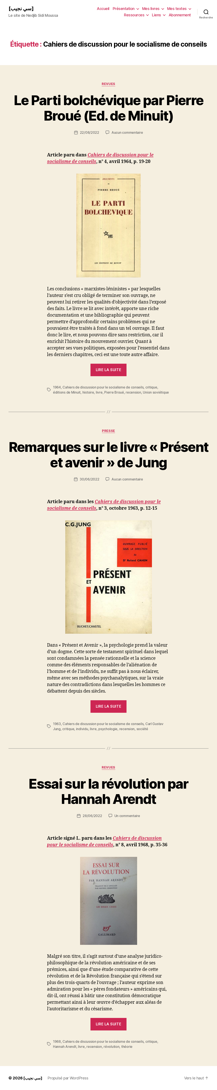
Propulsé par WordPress (67, 1078)
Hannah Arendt (64, 1046)
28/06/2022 (92, 816)
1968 (57, 1041)
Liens (156, 15)
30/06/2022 (89, 479)
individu (82, 729)
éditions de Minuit (67, 392)
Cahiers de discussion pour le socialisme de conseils (103, 387)
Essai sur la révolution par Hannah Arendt (108, 791)
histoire (88, 392)
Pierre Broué (114, 392)
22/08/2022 (89, 132)
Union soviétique (156, 392)
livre (99, 392)
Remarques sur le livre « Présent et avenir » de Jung (109, 455)
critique (151, 387)
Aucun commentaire (127, 132)
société (142, 729)
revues (108, 84)
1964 (57, 387)
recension (133, 392)
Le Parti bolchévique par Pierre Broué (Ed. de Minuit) (108, 108)
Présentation (124, 8)
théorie (126, 1046)
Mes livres (151, 8)
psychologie (107, 729)
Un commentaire (127, 816)
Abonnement (180, 15)
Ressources (134, 15)
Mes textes (177, 8)
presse (108, 431)
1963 (57, 724)
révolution (111, 1046)
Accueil (103, 8)
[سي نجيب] (21, 8)
